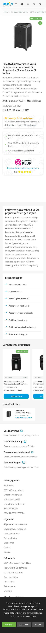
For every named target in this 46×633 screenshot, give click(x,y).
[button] (16, 396)
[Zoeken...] (34, 4)
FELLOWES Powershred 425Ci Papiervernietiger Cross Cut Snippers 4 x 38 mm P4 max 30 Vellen (24, 411)
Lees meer (24, 624)
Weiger (38, 624)
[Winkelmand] (40, 4)
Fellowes (37, 100)
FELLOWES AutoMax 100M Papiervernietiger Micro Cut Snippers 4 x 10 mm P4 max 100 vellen (16, 382)
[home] (6, 12)
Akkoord (9, 624)
